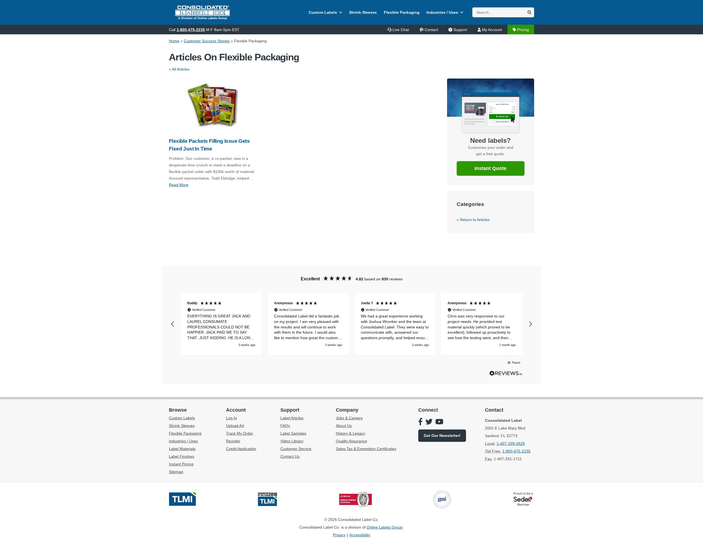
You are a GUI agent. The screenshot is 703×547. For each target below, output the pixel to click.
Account (236, 410)
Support (460, 29)
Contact (431, 29)
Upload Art (235, 425)
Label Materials (182, 448)
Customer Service (295, 448)
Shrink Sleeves (363, 12)
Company (347, 410)
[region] (351, 324)
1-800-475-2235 (191, 29)
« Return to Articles (473, 219)
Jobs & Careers (349, 418)
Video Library (291, 441)
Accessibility (359, 535)
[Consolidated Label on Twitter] (429, 422)
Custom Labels (323, 12)
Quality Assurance (351, 441)
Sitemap (176, 472)
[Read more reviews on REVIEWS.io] (505, 374)
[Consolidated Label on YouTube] (439, 422)
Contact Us (290, 456)
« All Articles (179, 69)
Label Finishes (181, 456)
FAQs (285, 425)
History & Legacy (350, 433)
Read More (178, 185)
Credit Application (241, 448)
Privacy (339, 535)
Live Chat (400, 29)
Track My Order (239, 433)
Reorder (233, 441)
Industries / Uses (442, 12)
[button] (172, 324)
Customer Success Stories (207, 41)
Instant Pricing (181, 464)
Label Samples (293, 433)
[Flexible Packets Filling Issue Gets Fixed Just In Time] (212, 105)
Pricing (523, 29)
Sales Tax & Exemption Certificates (366, 448)
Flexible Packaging (402, 12)
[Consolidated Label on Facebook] (420, 422)
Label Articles (291, 418)
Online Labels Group (385, 527)
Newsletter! (442, 435)
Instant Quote (490, 168)
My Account (492, 29)
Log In (231, 418)
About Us (344, 425)
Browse (178, 410)
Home (174, 41)
